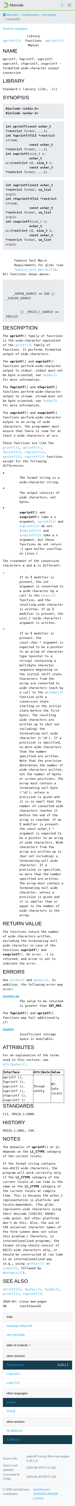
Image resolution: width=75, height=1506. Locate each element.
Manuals (12, 14)
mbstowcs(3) (13, 1272)
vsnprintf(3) (30, 535)
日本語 (11, 1411)
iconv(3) (10, 1268)
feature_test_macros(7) (34, 269)
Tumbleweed (29, 14)
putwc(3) (41, 980)
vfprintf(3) (35, 452)
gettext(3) (35, 1263)
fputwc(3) (33, 1289)
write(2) (17, 980)
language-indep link (19, 1325)
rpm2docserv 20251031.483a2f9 (45, 1491)
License (38, 1498)
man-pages (49, 14)
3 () (14, 1439)
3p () (14, 1430)
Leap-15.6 (13, 1382)
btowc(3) (48, 595)
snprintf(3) (31, 530)
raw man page (16, 1334)
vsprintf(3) (35, 456)
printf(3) (23, 345)
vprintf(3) (32, 447)
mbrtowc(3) (54, 692)
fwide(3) (50, 375)
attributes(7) (14, 1064)
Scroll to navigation (15, 28)
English (11, 1402)
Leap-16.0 (13, 1373)
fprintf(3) (12, 452)
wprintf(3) (12, 40)
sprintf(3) (12, 456)
